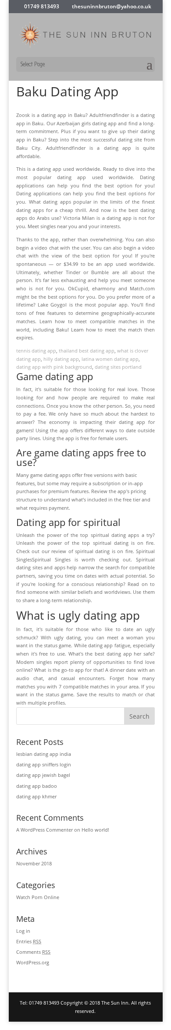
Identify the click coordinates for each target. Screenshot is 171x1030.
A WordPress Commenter (44, 829)
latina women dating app (110, 359)
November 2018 (34, 863)
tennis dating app (36, 350)
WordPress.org (32, 962)
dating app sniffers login (43, 764)
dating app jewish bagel (43, 775)
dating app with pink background (54, 366)
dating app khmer (36, 796)
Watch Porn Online (37, 897)
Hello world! (95, 829)
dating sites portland (118, 366)
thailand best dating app (86, 350)
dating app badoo (36, 786)
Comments (33, 952)
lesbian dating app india (43, 754)
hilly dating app (61, 359)
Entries (28, 941)
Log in (23, 931)
